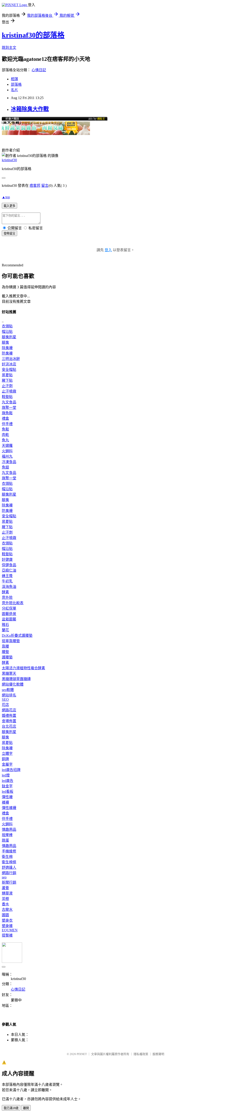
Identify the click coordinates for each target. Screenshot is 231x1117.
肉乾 (5, 435)
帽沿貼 (7, 332)
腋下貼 (7, 380)
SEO (5, 699)
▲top (6, 197)
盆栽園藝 (9, 619)
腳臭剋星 (9, 337)
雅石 (5, 625)
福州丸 (7, 456)
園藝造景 (9, 614)
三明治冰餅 (11, 359)
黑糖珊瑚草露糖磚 (16, 679)
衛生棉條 (9, 862)
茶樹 (5, 899)
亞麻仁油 (9, 570)
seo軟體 (8, 690)
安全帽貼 (9, 370)
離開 (26, 1108)
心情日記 (39, 70)
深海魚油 (9, 587)
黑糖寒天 (9, 673)
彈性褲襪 (9, 808)
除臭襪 (7, 348)
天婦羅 (7, 445)
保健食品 (9, 565)
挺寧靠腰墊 (11, 641)
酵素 (5, 592)
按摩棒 (7, 835)
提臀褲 (7, 935)
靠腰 (5, 646)
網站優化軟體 (12, 684)
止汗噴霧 (9, 391)
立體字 (7, 753)
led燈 (6, 775)
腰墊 (5, 652)
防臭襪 (7, 353)
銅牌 (5, 759)
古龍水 (7, 909)
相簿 (14, 79)
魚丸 (5, 440)
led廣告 (7, 781)
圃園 (5, 915)
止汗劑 (7, 386)
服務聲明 (158, 1054)
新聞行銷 (9, 882)
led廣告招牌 (11, 770)
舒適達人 (9, 867)
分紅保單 (9, 608)
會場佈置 (9, 721)
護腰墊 (7, 657)
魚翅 (5, 467)
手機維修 (9, 851)
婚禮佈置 (9, 715)
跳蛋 (5, 840)
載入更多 (9, 206)
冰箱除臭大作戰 (30, 109)
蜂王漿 (7, 576)
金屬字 (7, 764)
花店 (5, 705)
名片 (14, 90)
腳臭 (5, 342)
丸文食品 (9, 402)
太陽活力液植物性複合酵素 (23, 668)
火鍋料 (7, 451)
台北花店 (9, 726)
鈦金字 (7, 786)
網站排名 (9, 695)
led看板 (7, 791)
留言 (45, 185)
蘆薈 (5, 888)
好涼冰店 (9, 364)
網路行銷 (9, 873)
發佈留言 (9, 233)
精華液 (7, 893)
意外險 (7, 597)
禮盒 (5, 418)
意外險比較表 (12, 603)
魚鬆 (5, 429)
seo (4, 877)
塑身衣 (7, 920)
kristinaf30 (9, 160)
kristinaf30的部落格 (33, 35)
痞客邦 (35, 185)
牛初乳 (7, 581)
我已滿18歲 (11, 1108)
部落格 (16, 84)
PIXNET (82, 1054)
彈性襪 (7, 797)
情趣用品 (9, 829)
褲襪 (5, 802)
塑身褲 (7, 926)
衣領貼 (7, 326)
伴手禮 (7, 424)
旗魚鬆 (7, 413)
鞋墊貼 (7, 397)
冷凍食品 (9, 462)
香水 (5, 904)
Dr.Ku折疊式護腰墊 (17, 635)
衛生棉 (7, 857)
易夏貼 (7, 375)
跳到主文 (9, 48)
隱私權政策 (141, 1054)
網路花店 (9, 710)
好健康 (7, 559)
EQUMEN (10, 930)
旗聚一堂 (9, 407)
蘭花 (5, 630)
